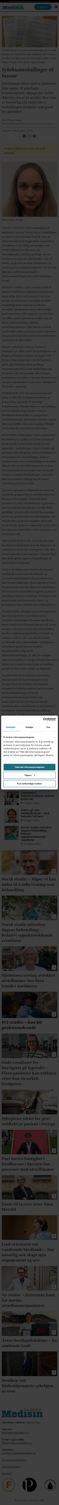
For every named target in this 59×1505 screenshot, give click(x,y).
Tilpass (28, 775)
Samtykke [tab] (11, 727)
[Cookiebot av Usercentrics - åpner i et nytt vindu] (43, 719)
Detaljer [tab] (30, 727)
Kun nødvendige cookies (29, 783)
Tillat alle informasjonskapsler (30, 767)
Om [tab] (48, 727)
